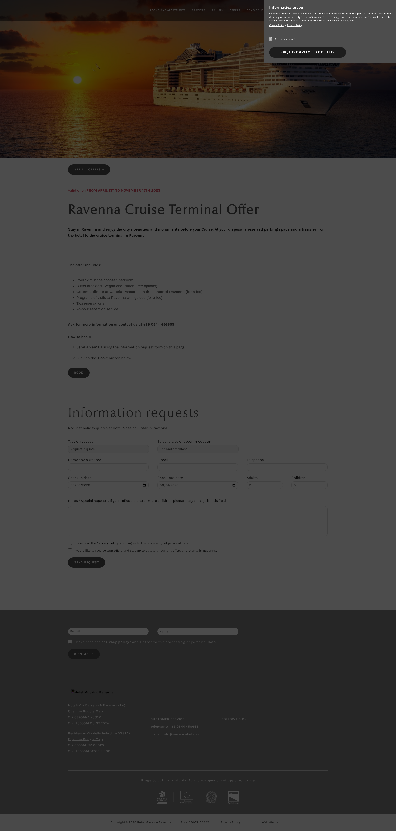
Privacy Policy (294, 25)
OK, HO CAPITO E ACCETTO (307, 52)
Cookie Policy (276, 25)
